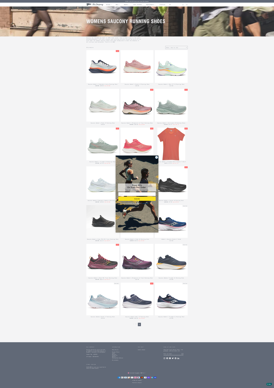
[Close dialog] (156, 157)
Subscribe (137, 199)
